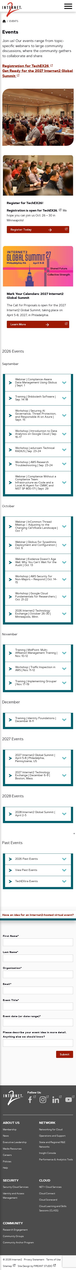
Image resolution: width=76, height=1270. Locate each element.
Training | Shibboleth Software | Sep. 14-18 (35, 398)
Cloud (44, 1180)
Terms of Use (53, 1260)
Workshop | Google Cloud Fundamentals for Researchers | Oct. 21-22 (35, 596)
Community (13, 1223)
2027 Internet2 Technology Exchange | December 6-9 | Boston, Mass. (32, 775)
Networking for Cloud (50, 1130)
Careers (7, 1155)
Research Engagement (15, 1230)
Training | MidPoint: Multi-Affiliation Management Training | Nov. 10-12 (36, 653)
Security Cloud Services (15, 1187)
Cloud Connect (47, 1194)
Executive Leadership (15, 1142)
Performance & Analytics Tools (56, 1160)
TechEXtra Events (26, 881)
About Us (11, 1123)
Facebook (30, 1099)
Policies (7, 1162)
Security (11, 1180)
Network (47, 1123)
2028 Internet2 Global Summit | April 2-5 (35, 814)
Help (5, 1168)
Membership (9, 1130)
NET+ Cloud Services (50, 1187)
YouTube (68, 1099)
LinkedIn (55, 1099)
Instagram (42, 1099)
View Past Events (26, 870)
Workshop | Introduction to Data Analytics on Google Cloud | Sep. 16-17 (36, 434)
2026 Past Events (26, 859)
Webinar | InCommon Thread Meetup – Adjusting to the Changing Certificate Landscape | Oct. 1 (36, 526)
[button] (12, 8)
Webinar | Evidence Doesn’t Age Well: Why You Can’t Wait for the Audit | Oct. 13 (36, 562)
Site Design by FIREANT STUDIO (37, 1266)
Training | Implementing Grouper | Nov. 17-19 (36, 683)
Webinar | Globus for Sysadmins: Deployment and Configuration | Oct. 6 (36, 545)
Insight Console (47, 1153)
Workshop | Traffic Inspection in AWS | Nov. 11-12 (35, 669)
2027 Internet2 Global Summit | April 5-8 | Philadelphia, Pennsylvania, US (35, 758)
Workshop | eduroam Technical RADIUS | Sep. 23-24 (35, 450)
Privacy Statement (34, 1260)
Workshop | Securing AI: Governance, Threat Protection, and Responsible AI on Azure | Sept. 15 (35, 415)
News (6, 1136)
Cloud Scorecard (48, 1200)
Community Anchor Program (18, 1243)
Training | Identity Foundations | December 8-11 (35, 720)
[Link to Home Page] (4, 21)
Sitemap (9, 1266)
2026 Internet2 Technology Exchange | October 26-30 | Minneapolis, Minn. (33, 614)
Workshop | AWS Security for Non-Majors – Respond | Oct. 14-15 (36, 579)
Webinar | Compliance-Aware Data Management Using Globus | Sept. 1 (36, 382)
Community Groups (13, 1236)
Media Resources (12, 1149)
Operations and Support (52, 1136)
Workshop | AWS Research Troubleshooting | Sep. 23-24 (34, 464)
